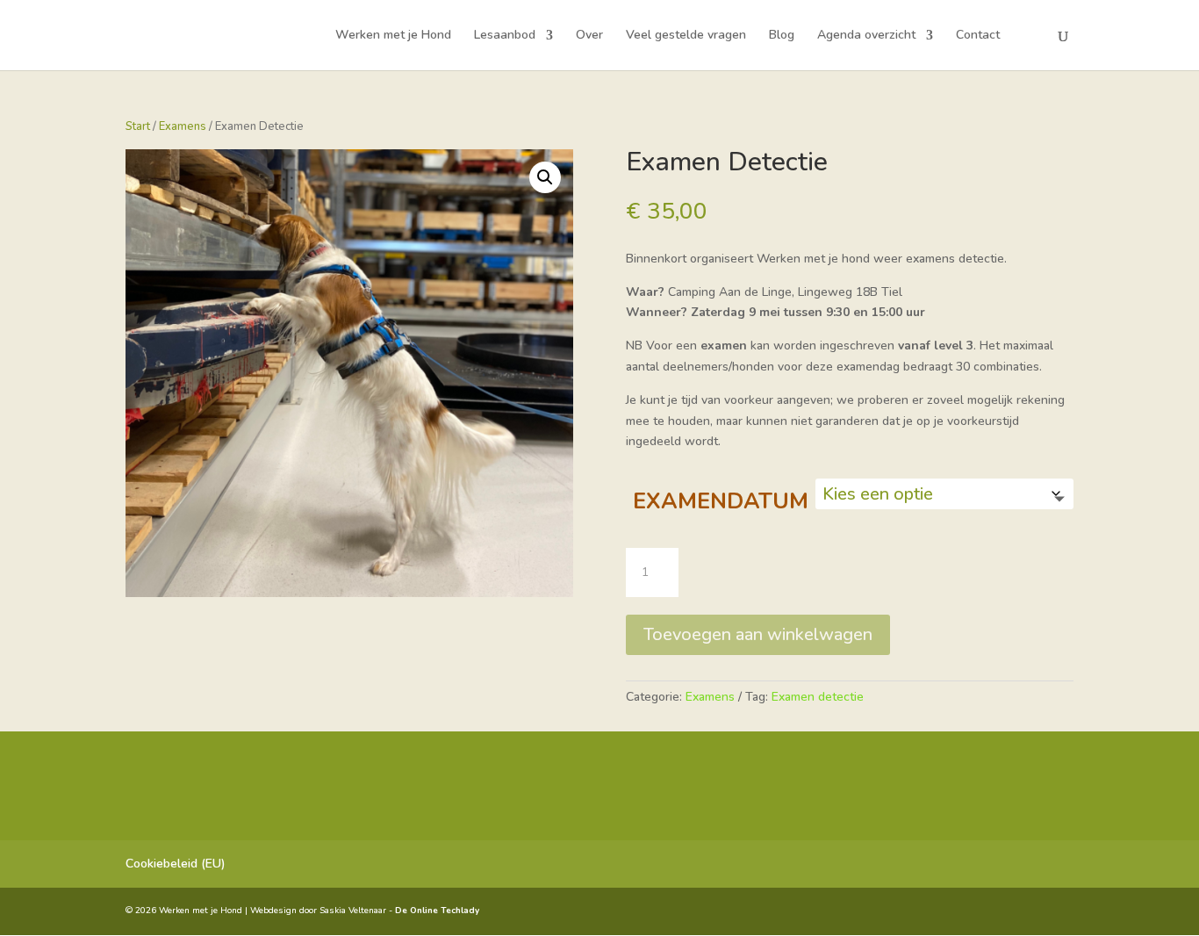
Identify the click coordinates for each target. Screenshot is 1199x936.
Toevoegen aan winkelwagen (757, 634)
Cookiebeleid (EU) (176, 863)
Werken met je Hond (393, 36)
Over (589, 36)
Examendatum (720, 501)
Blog (781, 36)
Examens (182, 126)
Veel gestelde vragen (686, 36)
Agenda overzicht (866, 36)
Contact (978, 36)
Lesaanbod (504, 36)
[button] (545, 177)
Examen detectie (818, 696)
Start (138, 126)
